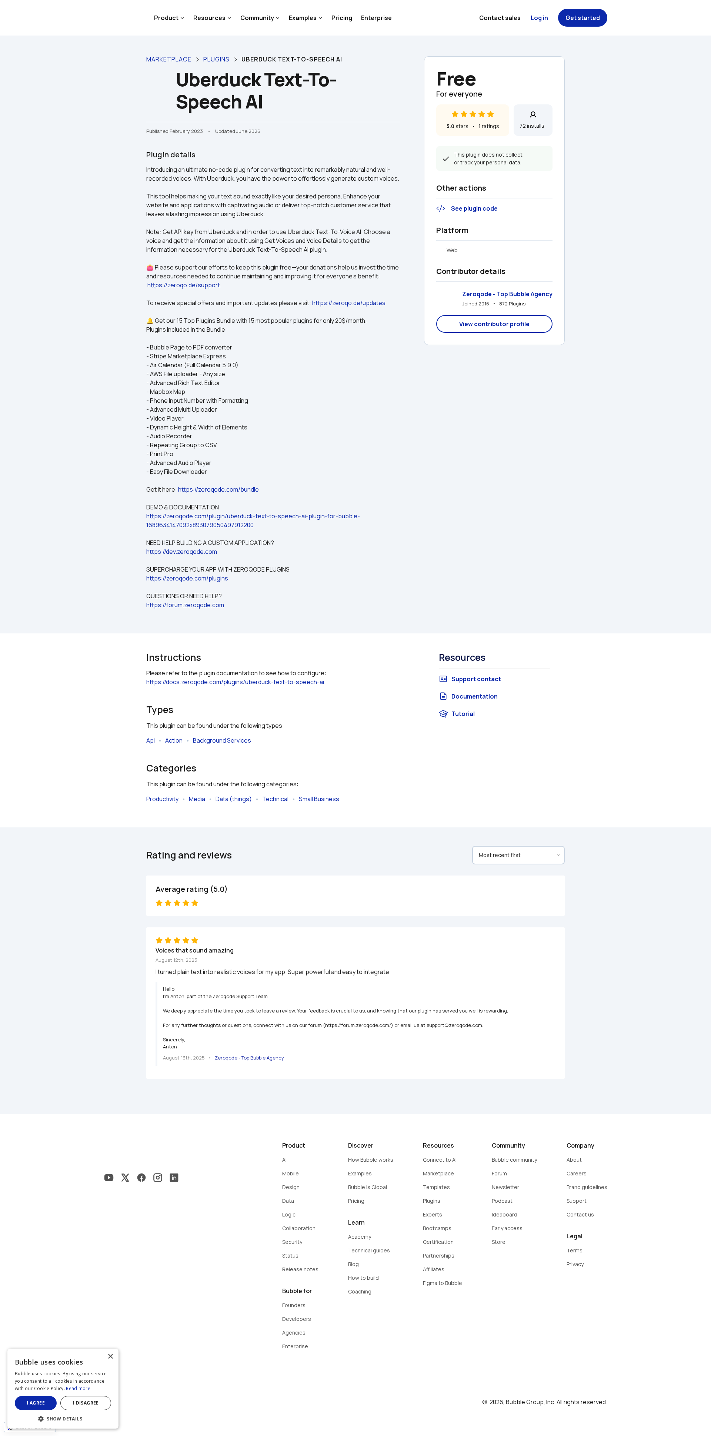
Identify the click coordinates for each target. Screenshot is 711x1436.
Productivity (162, 799)
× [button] (110, 1356)
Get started (582, 18)
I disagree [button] (86, 1403)
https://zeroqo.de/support (183, 285)
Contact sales (500, 18)
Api (150, 740)
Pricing (341, 18)
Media (197, 799)
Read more (78, 1388)
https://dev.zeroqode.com (181, 552)
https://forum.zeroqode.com (185, 605)
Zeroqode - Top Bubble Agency (507, 294)
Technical (275, 799)
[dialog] (62, 1389)
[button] (63, 1418)
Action (174, 740)
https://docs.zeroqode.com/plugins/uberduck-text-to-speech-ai (235, 682)
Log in (539, 18)
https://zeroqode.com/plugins (187, 578)
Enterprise (376, 18)
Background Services (222, 740)
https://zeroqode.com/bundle (218, 489)
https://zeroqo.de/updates (348, 303)
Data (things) (234, 799)
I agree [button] (36, 1403)
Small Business (319, 799)
